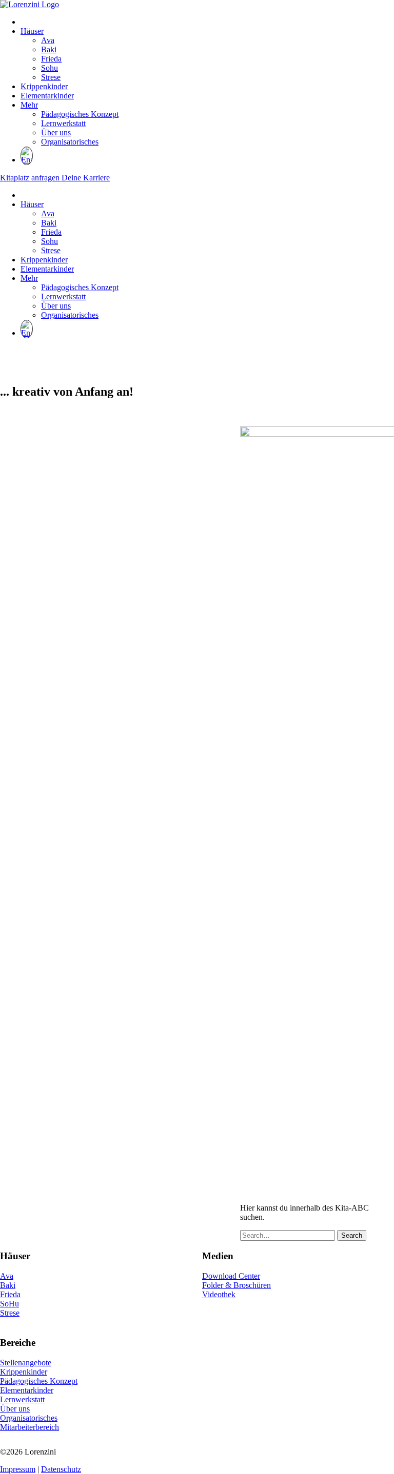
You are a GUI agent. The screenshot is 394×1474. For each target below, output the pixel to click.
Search (351, 1235)
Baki (48, 49)
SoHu (9, 1303)
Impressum (17, 1469)
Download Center (231, 1276)
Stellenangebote (25, 1362)
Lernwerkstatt (63, 123)
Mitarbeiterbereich (29, 1427)
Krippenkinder (44, 86)
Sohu (49, 68)
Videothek (218, 1294)
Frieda (51, 58)
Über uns (56, 132)
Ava (47, 40)
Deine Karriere (86, 177)
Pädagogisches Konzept (80, 114)
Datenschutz (61, 1469)
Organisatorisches (69, 141)
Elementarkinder (47, 95)
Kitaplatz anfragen (31, 177)
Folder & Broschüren (236, 1285)
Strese (51, 77)
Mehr (29, 104)
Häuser (32, 31)
